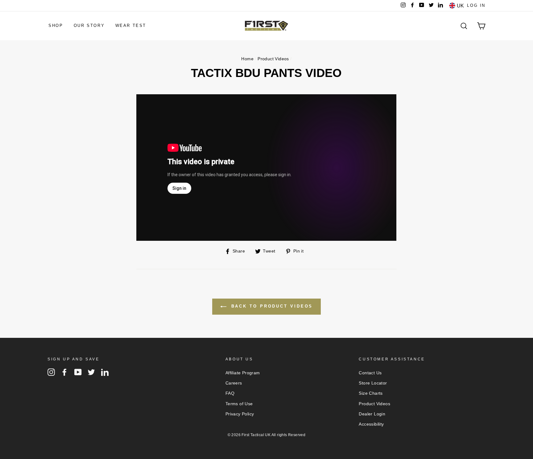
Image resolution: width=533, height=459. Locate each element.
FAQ (229, 393)
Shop (55, 25)
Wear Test (130, 25)
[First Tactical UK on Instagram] (51, 372)
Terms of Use (239, 404)
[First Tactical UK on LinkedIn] (105, 372)
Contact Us (370, 373)
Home (247, 59)
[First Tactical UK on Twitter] (91, 372)
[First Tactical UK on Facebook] (64, 372)
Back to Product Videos (271, 306)
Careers (233, 383)
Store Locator (373, 383)
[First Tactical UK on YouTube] (78, 372)
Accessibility (371, 424)
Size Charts (370, 393)
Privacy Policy (239, 414)
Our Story (89, 25)
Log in (476, 5)
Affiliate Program (242, 373)
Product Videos (273, 59)
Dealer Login (372, 414)
